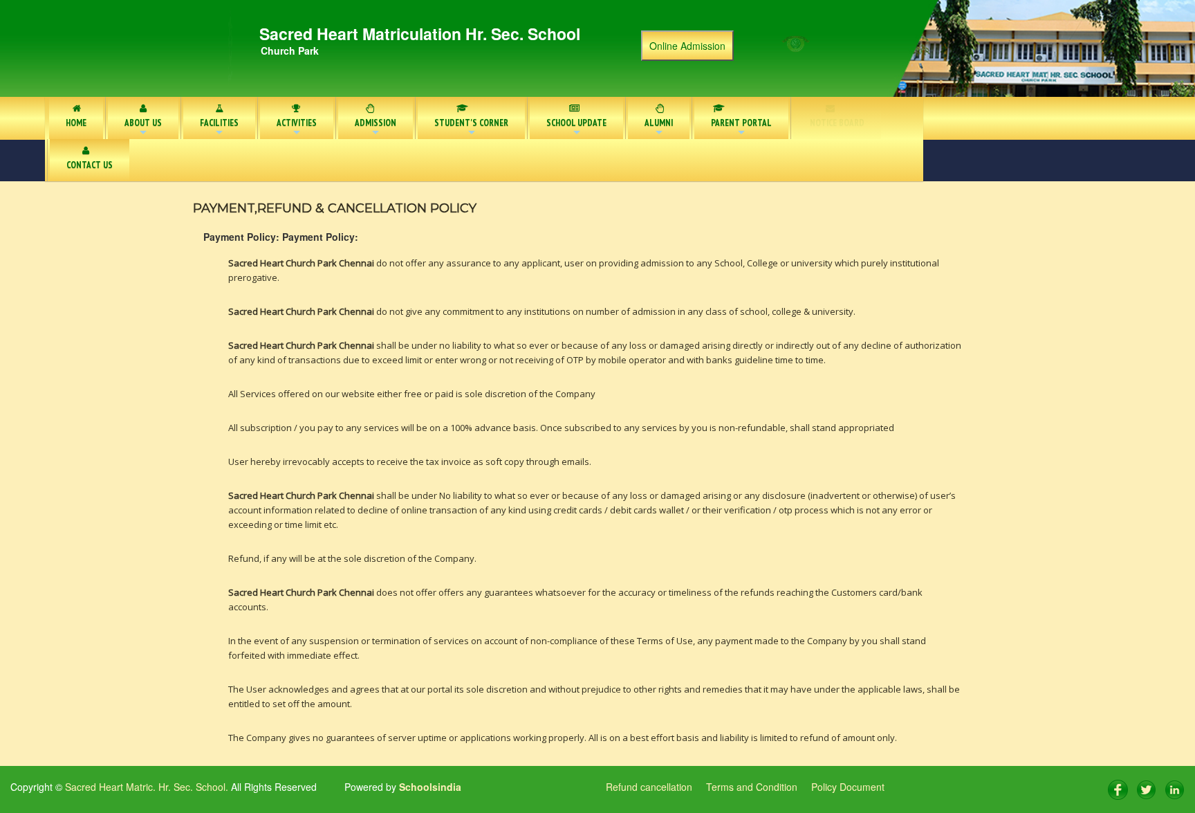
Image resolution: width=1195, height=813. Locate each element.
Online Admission (687, 46)
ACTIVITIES (297, 128)
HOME (76, 123)
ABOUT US (143, 128)
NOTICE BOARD (837, 123)
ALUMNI (659, 128)
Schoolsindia (428, 787)
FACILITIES (219, 128)
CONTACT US (89, 165)
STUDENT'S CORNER (471, 128)
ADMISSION (375, 128)
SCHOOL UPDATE (576, 128)
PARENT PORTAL (741, 128)
